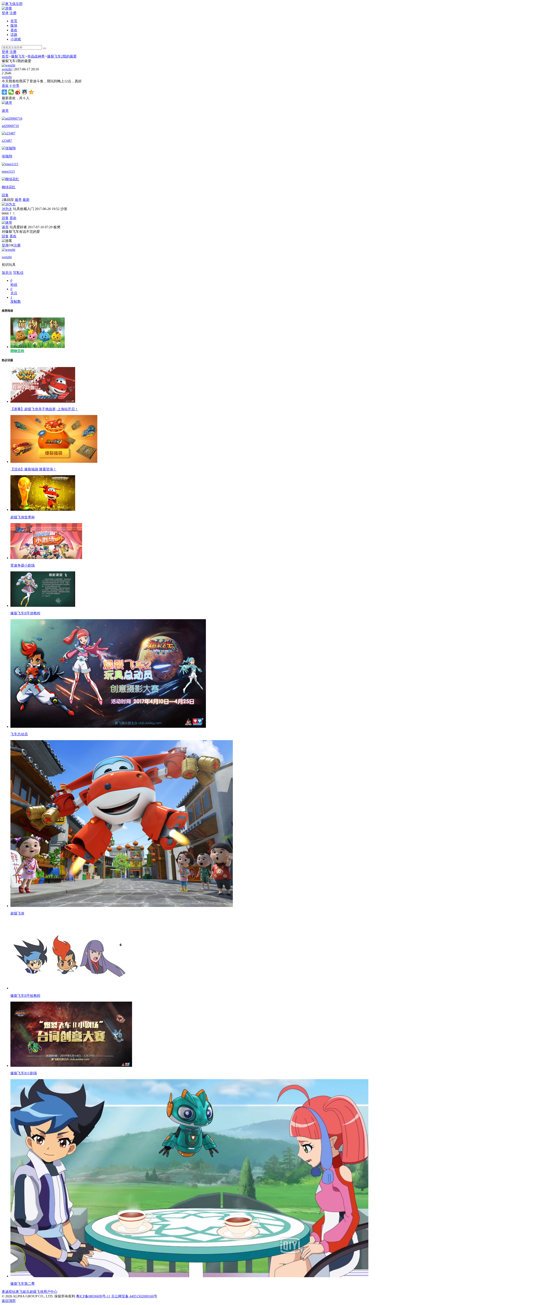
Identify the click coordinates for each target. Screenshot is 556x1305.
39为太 (7, 209)
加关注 (7, 273)
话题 (13, 34)
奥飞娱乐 (23, 1291)
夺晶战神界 (36, 56)
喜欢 (13, 30)
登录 (5, 13)
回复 (5, 195)
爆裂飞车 (18, 56)
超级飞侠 (36, 1291)
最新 (26, 200)
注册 (13, 13)
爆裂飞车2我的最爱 (62, 56)
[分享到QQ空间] (31, 92)
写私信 (18, 273)
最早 (18, 200)
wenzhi (7, 69)
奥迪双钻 (9, 1291)
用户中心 (50, 1291)
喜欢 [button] (7, 86)
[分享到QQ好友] (24, 92)
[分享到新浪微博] (18, 92)
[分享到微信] (11, 92)
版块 (13, 25)
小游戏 (15, 39)
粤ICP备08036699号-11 (93, 1296)
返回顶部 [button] (9, 1301)
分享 (15, 86)
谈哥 (5, 227)
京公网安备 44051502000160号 (134, 1296)
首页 (13, 21)
